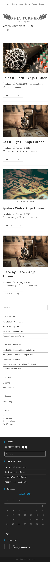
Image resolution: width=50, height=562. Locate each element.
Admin (8, 84)
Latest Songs (38, 84)
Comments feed (9, 421)
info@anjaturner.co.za (21, 547)
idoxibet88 (7, 350)
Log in (5, 415)
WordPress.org (8, 424)
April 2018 (6, 383)
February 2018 (8, 387)
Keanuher (6, 369)
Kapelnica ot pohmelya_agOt (14, 364)
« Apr (6, 534)
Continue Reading (14, 95)
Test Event (16, 359)
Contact (41, 4)
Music (21, 4)
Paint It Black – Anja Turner (25, 78)
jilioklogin (6, 355)
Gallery (27, 4)
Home (8, 4)
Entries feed (7, 418)
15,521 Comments (29, 217)
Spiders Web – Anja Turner (24, 208)
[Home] (3, 30)
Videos (34, 4)
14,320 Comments (29, 151)
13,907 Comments (13, 87)
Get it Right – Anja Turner (23, 142)
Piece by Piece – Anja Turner (13, 336)
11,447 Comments (29, 285)
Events (14, 4)
